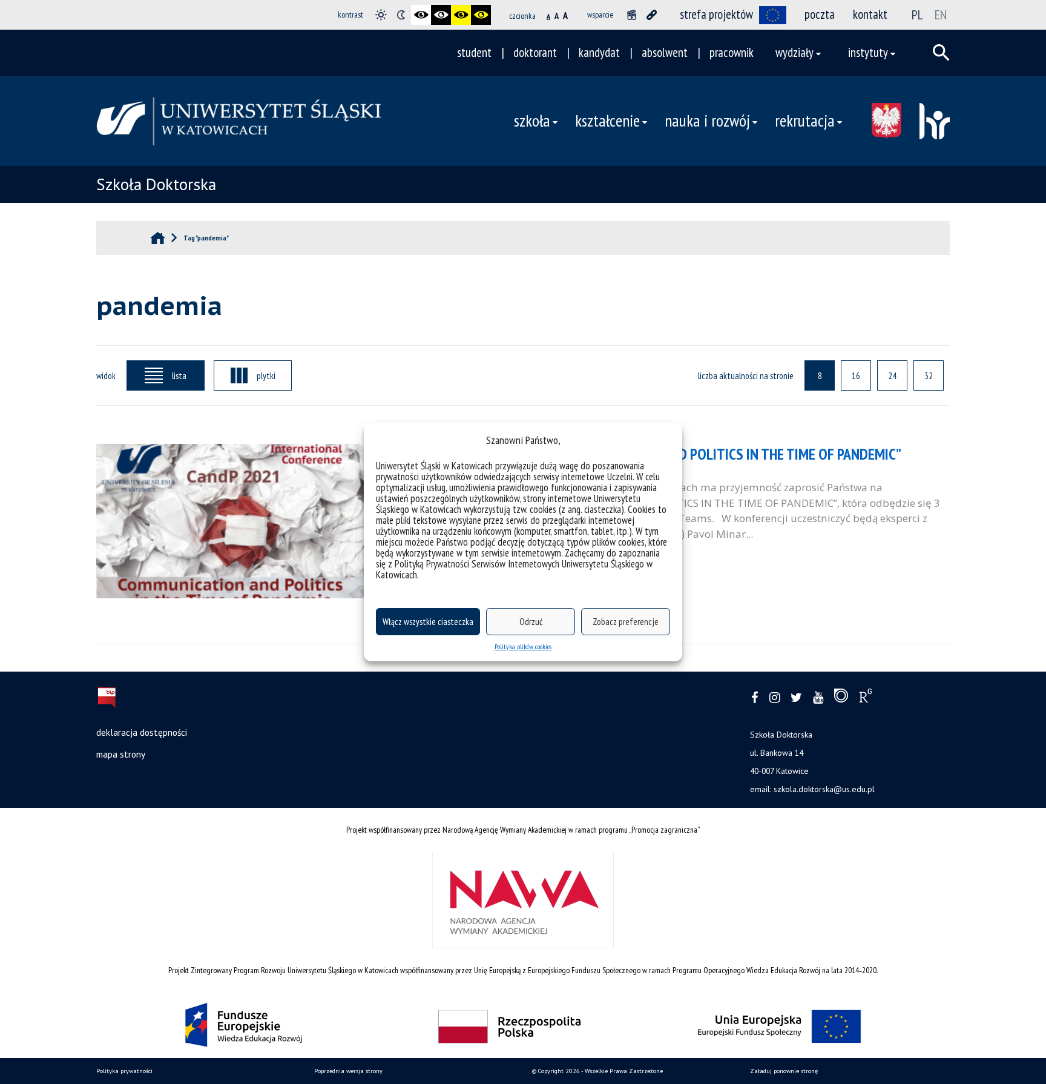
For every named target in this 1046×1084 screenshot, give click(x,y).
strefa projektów (716, 14)
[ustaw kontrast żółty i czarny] (481, 15)
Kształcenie (607, 120)
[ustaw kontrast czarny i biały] (421, 15)
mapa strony (120, 754)
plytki (266, 375)
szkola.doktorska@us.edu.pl (824, 789)
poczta (819, 14)
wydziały (794, 52)
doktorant (535, 52)
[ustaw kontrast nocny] (401, 15)
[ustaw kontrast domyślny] (381, 15)
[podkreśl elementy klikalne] (652, 15)
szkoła (532, 120)
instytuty (868, 52)
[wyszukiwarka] (941, 52)
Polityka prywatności (124, 1071)
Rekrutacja (805, 120)
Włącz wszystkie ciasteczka (428, 621)
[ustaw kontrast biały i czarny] (441, 15)
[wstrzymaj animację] (632, 15)
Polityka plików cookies (523, 646)
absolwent (665, 52)
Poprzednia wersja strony (348, 1071)
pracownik (731, 52)
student (474, 52)
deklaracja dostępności (141, 732)
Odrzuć (530, 621)
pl (917, 14)
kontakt (870, 14)
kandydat (599, 52)
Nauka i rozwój (707, 120)
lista (179, 375)
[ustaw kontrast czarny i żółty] (461, 15)
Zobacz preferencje (626, 621)
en (941, 14)
